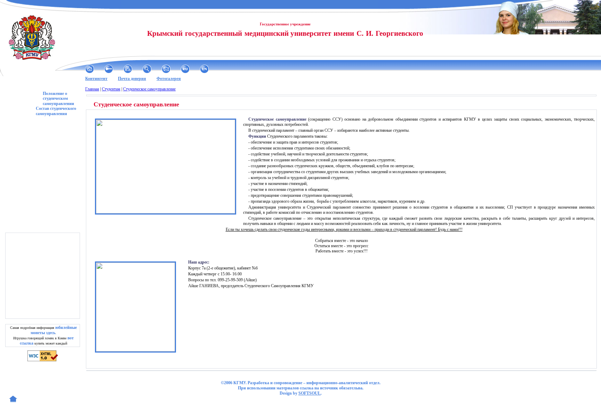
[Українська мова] (223, 69)
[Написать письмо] (166, 69)
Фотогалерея (169, 78)
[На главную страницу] (89, 69)
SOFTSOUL (309, 393)
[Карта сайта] (127, 69)
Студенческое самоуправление (149, 89)
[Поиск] (147, 69)
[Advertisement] (43, 275)
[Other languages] (242, 69)
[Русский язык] (185, 69)
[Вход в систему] (108, 69)
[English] (204, 69)
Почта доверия (132, 78)
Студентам (111, 89)
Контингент (96, 78)
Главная (92, 89)
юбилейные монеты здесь (54, 330)
